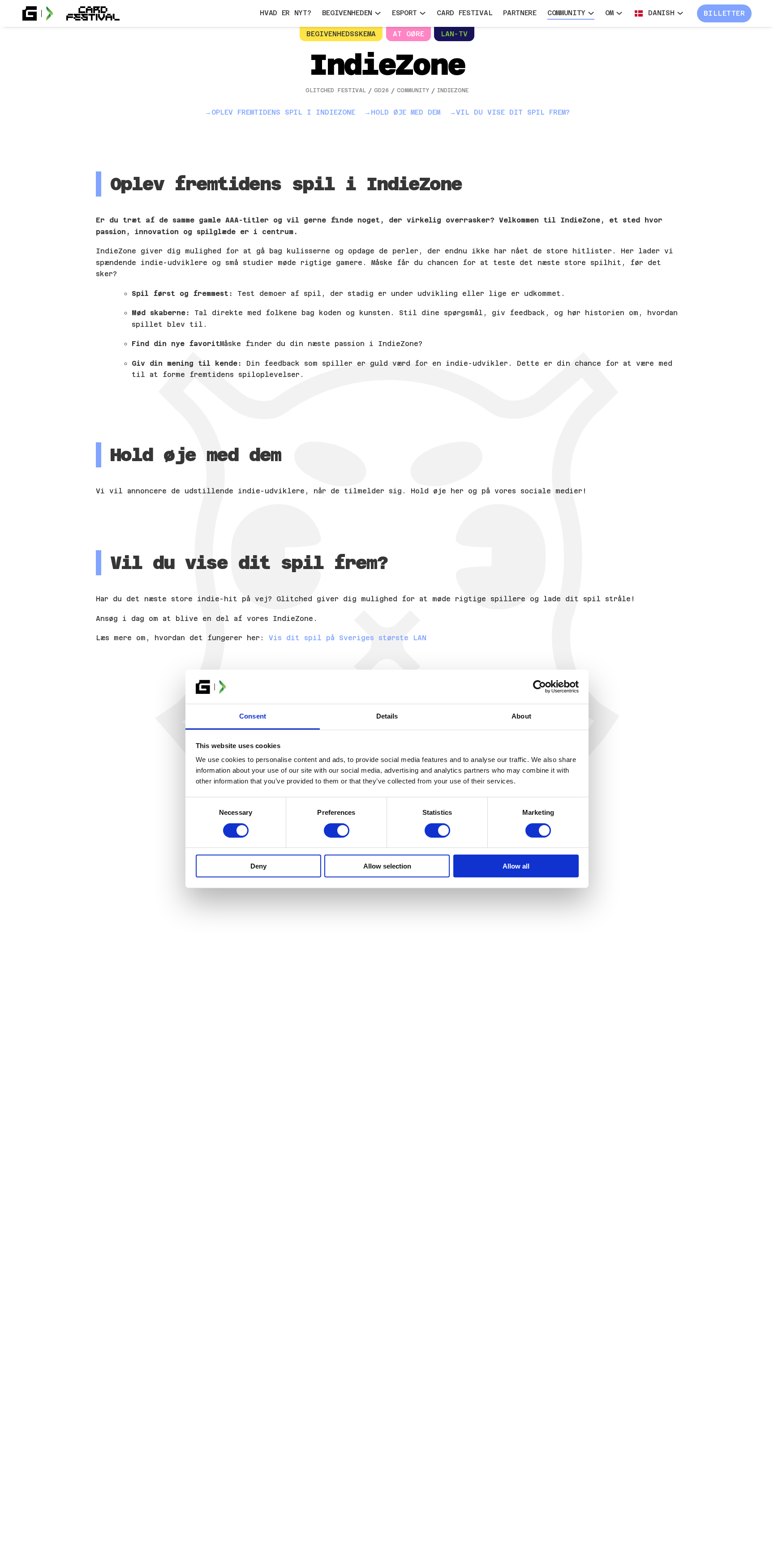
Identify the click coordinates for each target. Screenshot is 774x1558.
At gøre (408, 34)
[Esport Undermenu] (422, 13)
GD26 (381, 90)
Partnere (520, 13)
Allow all (516, 866)
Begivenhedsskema (341, 34)
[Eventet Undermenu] (377, 13)
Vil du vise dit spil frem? (513, 112)
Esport (404, 13)
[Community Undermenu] (591, 13)
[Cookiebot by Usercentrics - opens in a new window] (539, 686)
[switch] (336, 830)
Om (609, 13)
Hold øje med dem (405, 112)
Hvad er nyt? (285, 13)
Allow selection (387, 866)
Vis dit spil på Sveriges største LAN (347, 638)
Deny (258, 866)
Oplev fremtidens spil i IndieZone (283, 112)
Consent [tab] (252, 716)
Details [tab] (387, 716)
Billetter (724, 13)
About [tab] (521, 716)
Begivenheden (347, 13)
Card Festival (464, 13)
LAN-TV (454, 34)
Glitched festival (335, 90)
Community (566, 13)
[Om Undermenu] (619, 13)
